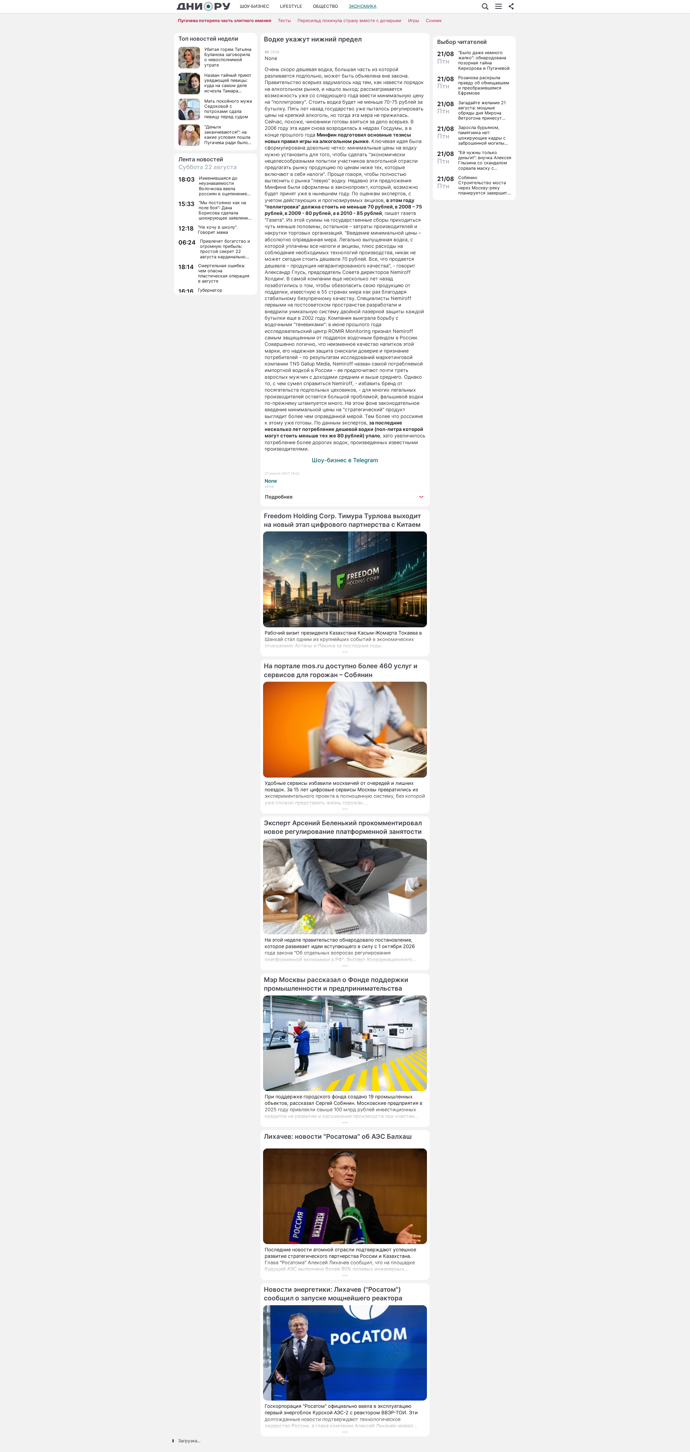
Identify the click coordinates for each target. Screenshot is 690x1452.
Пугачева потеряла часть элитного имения (224, 20)
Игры (413, 20)
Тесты (284, 20)
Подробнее (279, 497)
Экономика (363, 6)
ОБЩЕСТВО (325, 6)
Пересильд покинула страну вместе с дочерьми (349, 20)
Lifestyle (291, 6)
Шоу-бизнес (254, 6)
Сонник (434, 20)
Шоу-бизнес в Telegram (345, 460)
